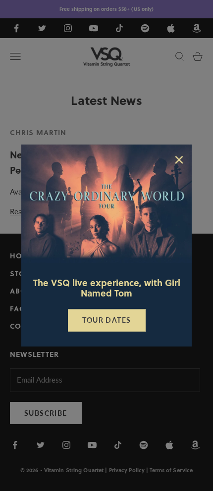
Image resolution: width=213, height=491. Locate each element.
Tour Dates (106, 320)
